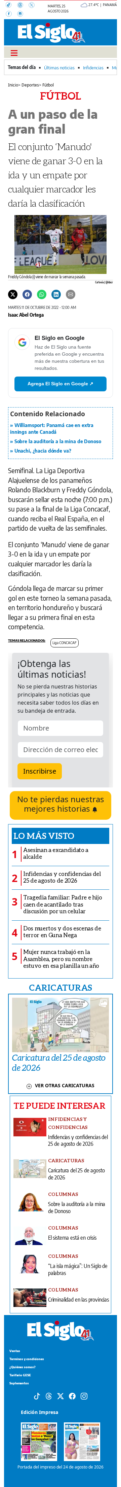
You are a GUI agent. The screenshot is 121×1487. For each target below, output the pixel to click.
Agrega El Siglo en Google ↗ (60, 383)
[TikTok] (11, 5)
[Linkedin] (56, 294)
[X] (34, 5)
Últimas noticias (59, 67)
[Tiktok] (37, 1396)
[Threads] (23, 5)
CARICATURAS (60, 987)
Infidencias (93, 67)
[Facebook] (11, 14)
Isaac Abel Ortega (26, 315)
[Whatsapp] (41, 294)
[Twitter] (12, 294)
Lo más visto (43, 835)
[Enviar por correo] (70, 294)
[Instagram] (22, 14)
